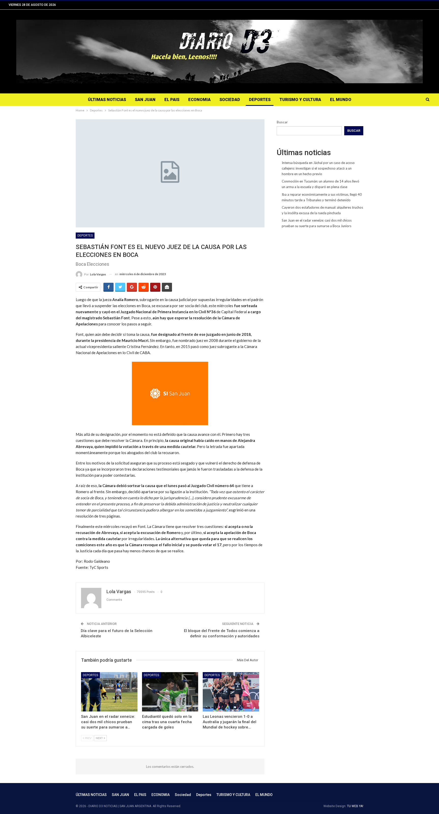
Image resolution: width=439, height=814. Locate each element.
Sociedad (230, 99)
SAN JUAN (145, 99)
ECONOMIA (199, 99)
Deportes (260, 99)
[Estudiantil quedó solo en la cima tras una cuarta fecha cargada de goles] (170, 691)
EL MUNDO (340, 99)
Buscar (282, 122)
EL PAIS (171, 99)
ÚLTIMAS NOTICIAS (107, 99)
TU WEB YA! (355, 806)
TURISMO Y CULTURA (300, 99)
